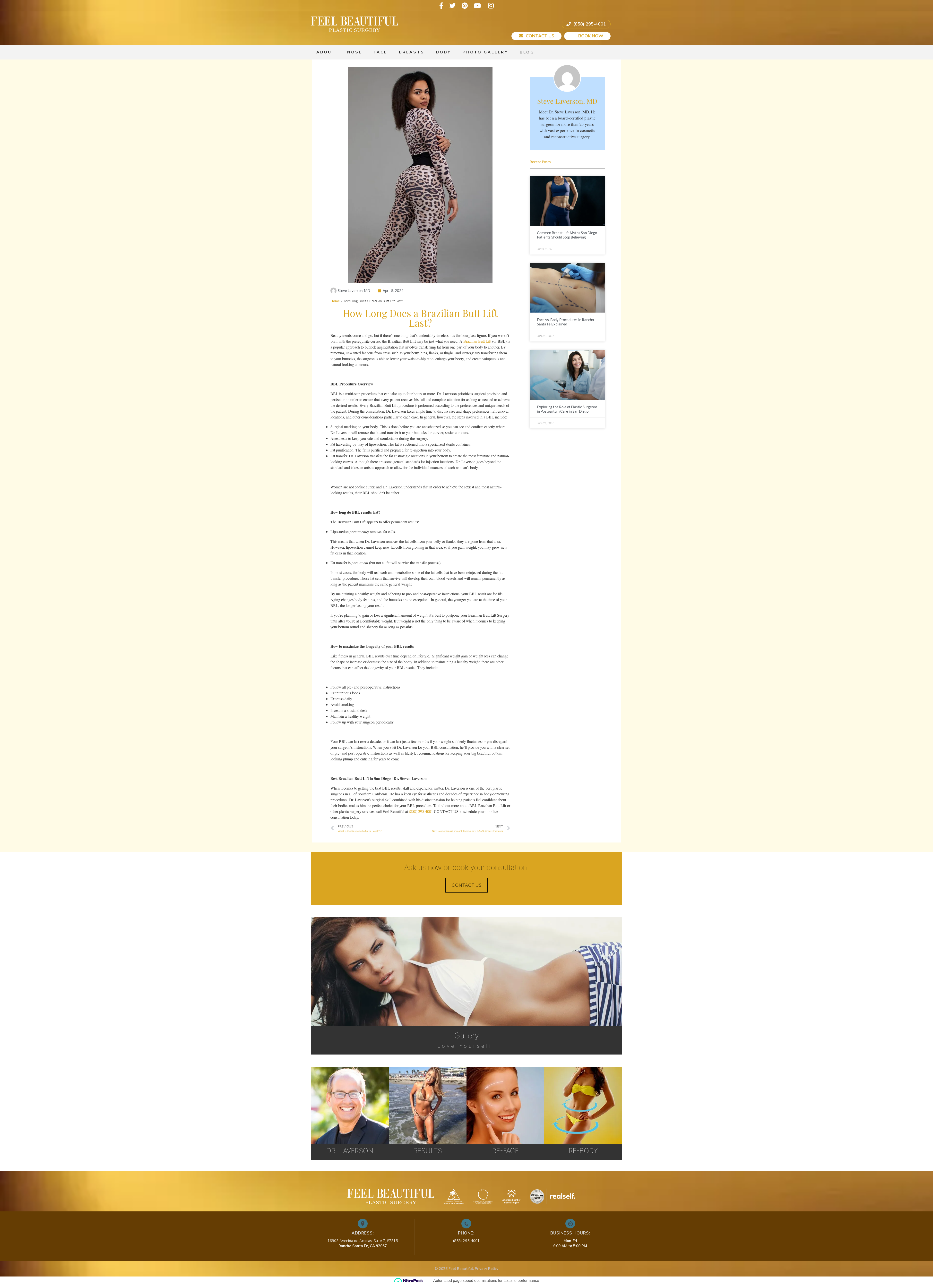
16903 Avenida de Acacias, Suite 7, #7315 (363, 1240)
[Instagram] (491, 5)
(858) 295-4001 (589, 24)
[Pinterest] (464, 5)
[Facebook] (441, 5)
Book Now (590, 36)
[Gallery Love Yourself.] (466, 939)
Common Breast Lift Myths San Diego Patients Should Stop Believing (567, 234)
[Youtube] (477, 5)
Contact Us (539, 36)
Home (335, 301)
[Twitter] (452, 5)
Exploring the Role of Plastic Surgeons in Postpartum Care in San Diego (567, 409)
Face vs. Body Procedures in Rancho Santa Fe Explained (565, 321)
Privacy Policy (486, 1268)
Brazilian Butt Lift (477, 341)
